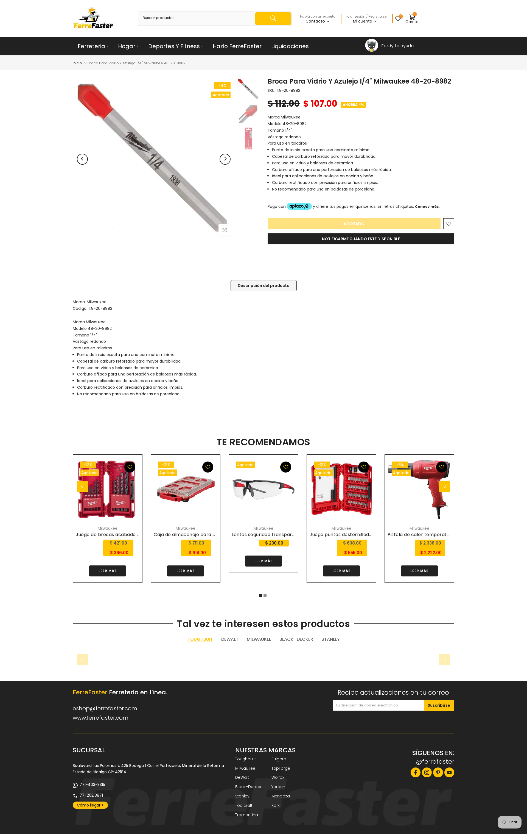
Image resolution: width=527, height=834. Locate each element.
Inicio (77, 63)
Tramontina (246, 815)
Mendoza (280, 796)
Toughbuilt (245, 759)
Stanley (242, 796)
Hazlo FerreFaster (237, 46)
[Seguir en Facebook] (416, 772)
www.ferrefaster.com (100, 718)
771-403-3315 (92, 784)
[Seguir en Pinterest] (438, 772)
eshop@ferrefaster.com (105, 708)
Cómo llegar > (90, 805)
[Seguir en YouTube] (449, 772)
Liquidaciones (290, 46)
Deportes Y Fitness (174, 46)
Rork (275, 805)
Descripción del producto (264, 285)
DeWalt (242, 777)
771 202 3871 (91, 795)
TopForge (280, 768)
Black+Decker (248, 786)
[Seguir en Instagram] (427, 772)
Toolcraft (244, 805)
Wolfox (277, 777)
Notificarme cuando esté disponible (361, 239)
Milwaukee (96, 302)
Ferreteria (91, 46)
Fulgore (278, 759)
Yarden (278, 786)
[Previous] (82, 159)
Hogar (126, 46)
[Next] (225, 159)
